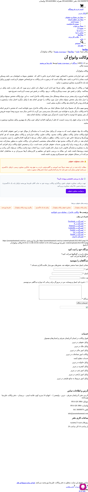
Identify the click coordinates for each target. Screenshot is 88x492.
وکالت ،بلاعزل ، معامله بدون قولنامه (65, 212)
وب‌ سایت (84, 278)
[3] (83, 13)
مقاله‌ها (85, 49)
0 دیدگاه (77, 63)
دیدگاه (85, 299)
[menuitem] (41, 17)
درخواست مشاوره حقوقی (76, 191)
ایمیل (85, 273)
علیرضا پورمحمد (46, 63)
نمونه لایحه (75, 22)
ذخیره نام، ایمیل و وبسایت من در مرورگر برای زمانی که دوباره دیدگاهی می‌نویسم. (54, 282)
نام (86, 269)
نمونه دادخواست (73, 24)
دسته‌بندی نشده (63, 63)
